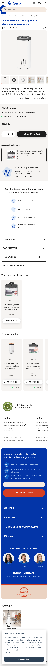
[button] (11, 381)
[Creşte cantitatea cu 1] (12, 134)
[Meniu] (2, 3)
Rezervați (30, 112)
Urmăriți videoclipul (23, 176)
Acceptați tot (23, 659)
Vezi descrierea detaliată (32, 98)
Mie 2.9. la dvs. (8, 108)
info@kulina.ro (24, 573)
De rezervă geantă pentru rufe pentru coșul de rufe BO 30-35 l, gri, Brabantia (31, 153)
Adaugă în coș (32, 134)
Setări (7, 652)
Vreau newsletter (24, 493)
